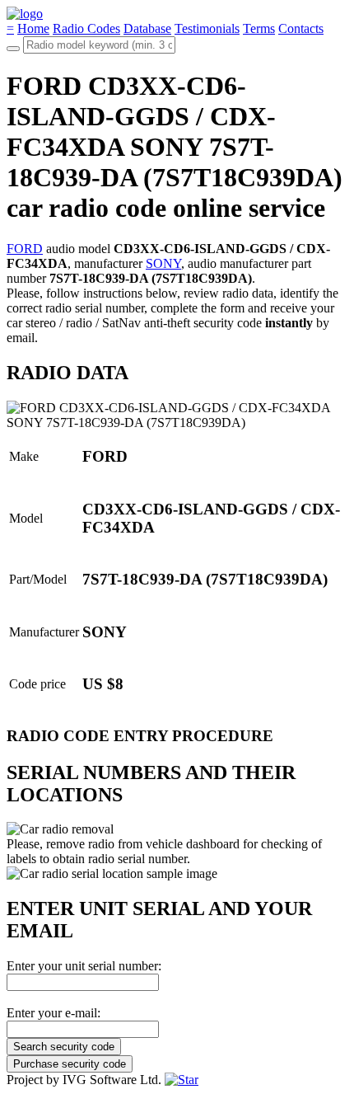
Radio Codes (86, 28)
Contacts (301, 28)
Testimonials (207, 28)
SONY (163, 263)
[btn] (13, 48)
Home (33, 28)
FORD (25, 249)
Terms (259, 28)
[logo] (25, 14)
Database (147, 28)
